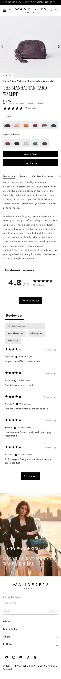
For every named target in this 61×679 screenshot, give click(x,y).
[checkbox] (13, 341)
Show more (30, 476)
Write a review (30, 300)
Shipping (20, 103)
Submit (53, 611)
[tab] (9, 176)
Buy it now (30, 163)
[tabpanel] (30, 220)
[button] (4, 10)
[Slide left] (2, 47)
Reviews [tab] (14, 315)
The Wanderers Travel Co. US (30, 665)
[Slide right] (59, 47)
